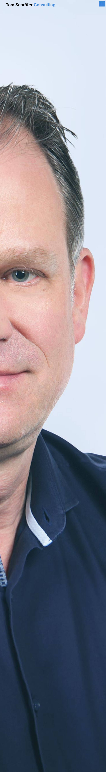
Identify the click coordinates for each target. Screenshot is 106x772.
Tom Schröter (30, 4)
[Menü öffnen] (102, 3)
